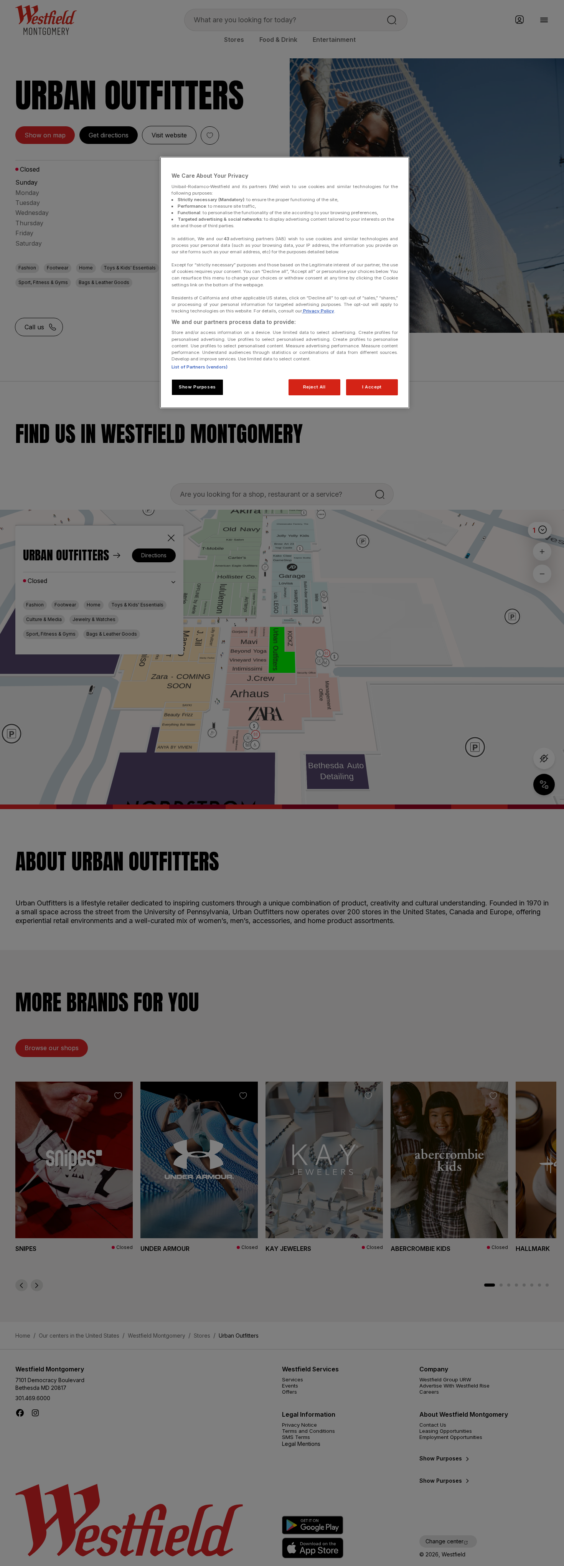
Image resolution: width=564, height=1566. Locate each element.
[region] (284, 282)
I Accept (372, 387)
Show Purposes (197, 387)
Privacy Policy (318, 311)
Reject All (314, 387)
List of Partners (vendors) (200, 367)
